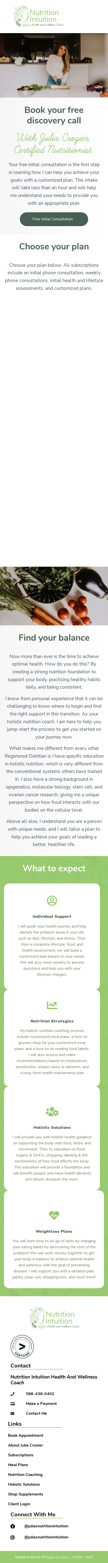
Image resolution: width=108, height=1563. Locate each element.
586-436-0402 (40, 1394)
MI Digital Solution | (56, 1557)
